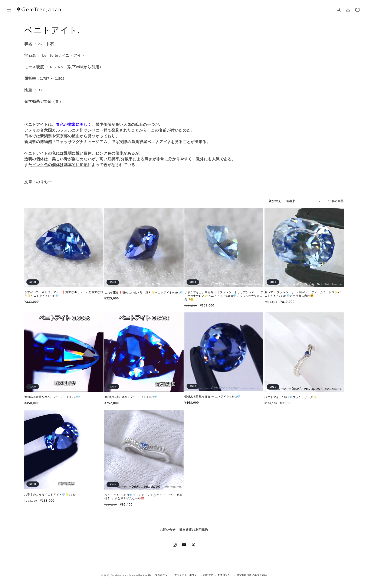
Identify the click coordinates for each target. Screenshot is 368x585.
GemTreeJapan (119, 575)
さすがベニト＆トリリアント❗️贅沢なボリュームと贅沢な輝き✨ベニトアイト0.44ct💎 (63, 294)
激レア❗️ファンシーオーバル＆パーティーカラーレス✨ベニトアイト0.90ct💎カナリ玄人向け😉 (302, 294)
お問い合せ (167, 530)
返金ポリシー (162, 574)
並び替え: (275, 201)
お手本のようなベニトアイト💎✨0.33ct (50, 494)
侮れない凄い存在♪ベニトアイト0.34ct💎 (130, 397)
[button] (9, 9)
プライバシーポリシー (186, 574)
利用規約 (208, 574)
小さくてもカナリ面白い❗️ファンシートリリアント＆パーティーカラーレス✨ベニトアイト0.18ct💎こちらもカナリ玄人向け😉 (223, 296)
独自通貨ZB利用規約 (194, 530)
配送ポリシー (225, 574)
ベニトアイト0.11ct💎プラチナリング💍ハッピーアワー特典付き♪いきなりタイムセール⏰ (143, 496)
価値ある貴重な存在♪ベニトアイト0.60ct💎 (52, 397)
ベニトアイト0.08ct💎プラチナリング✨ (290, 397)
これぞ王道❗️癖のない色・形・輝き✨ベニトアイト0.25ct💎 (143, 292)
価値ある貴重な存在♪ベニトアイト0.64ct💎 (212, 396)
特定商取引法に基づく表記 (252, 574)
